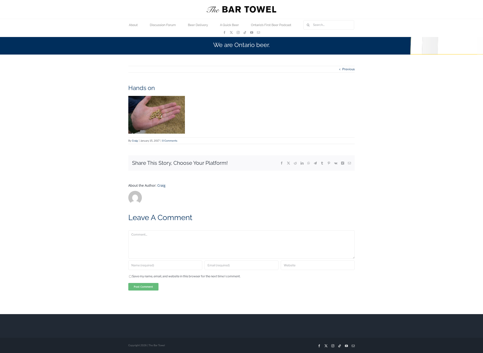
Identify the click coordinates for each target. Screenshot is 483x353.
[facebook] (224, 32)
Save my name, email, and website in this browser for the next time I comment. (186, 276)
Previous (348, 69)
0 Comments (169, 140)
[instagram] (238, 32)
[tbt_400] (241, 7)
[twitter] (231, 32)
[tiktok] (244, 32)
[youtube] (251, 32)
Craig (135, 140)
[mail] (258, 32)
